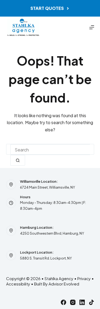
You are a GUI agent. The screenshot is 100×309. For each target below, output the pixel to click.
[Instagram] (72, 302)
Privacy (84, 278)
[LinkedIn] (82, 302)
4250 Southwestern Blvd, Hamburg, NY (52, 233)
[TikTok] (91, 302)
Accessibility (18, 283)
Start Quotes (47, 8)
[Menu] (91, 27)
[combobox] (50, 149)
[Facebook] (63, 302)
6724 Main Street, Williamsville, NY (47, 187)
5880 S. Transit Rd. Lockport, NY (46, 258)
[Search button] (17, 160)
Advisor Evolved (64, 283)
